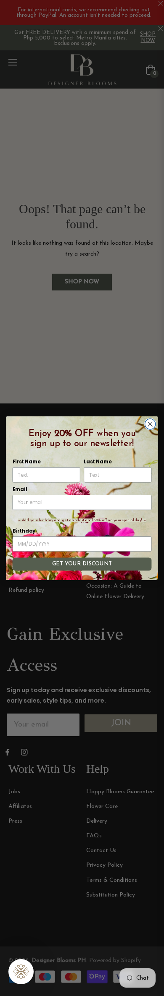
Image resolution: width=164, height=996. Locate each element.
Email (20, 489)
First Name (26, 461)
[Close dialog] (150, 423)
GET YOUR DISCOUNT (82, 564)
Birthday (24, 530)
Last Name (97, 461)
